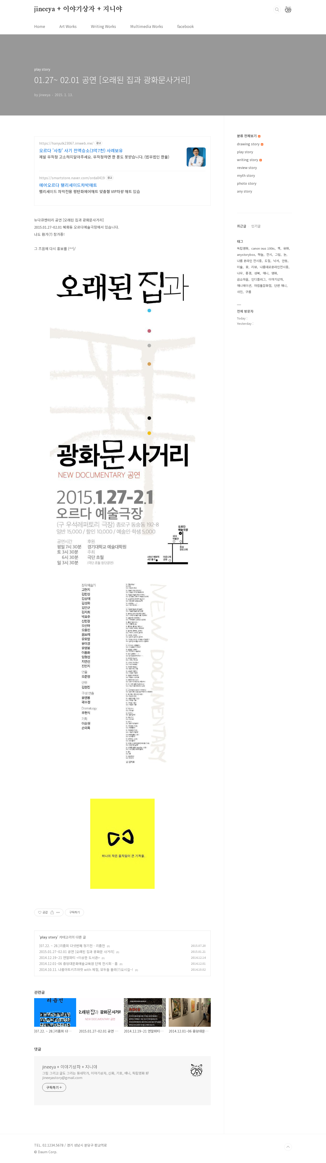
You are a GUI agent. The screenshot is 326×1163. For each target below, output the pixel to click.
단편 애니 (280, 285)
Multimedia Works (146, 26)
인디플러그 (258, 279)
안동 (285, 260)
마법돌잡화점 (262, 285)
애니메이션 (244, 285)
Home (39, 26)
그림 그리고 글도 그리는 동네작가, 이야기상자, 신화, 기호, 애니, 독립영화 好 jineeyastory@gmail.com (95, 1075)
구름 (248, 291)
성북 (257, 273)
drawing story (248, 143)
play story (48, 937)
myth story (246, 175)
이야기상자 (275, 279)
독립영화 (242, 248)
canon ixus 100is (263, 248)
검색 (277, 9)
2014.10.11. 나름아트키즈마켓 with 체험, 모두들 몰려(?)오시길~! (86, 969)
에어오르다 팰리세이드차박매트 (68, 185)
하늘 (260, 254)
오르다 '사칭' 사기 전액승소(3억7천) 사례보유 (81, 150)
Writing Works (103, 26)
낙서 (276, 260)
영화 (274, 273)
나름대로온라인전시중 (274, 267)
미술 (240, 267)
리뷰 (254, 267)
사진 (240, 291)
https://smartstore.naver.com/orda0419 (72, 178)
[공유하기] (52, 912)
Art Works (68, 26)
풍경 (248, 273)
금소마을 (242, 279)
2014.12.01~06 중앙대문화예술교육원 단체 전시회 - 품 (78, 963)
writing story (248, 159)
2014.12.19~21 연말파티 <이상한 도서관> (69, 957)
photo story (246, 183)
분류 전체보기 (247, 135)
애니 (265, 273)
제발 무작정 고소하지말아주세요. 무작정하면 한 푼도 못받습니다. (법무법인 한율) (104, 156)
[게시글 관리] (58, 912)
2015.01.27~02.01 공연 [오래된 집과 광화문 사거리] (76, 951)
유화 (286, 248)
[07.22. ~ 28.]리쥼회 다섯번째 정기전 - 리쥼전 (72, 945)
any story (244, 191)
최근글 (241, 226)
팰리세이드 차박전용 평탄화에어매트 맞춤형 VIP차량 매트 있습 (89, 191)
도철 (267, 260)
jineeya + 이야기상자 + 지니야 (78, 9)
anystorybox (246, 254)
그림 (278, 254)
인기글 (256, 226)
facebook (185, 26)
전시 (269, 254)
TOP (288, 1147)
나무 (240, 273)
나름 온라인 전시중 (249, 260)
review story (247, 167)
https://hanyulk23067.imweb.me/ (66, 143)
